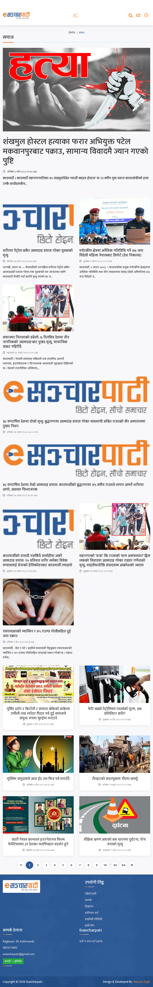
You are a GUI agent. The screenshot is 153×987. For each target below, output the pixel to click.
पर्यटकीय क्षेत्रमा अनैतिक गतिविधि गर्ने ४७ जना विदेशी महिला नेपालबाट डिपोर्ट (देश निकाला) (111, 253)
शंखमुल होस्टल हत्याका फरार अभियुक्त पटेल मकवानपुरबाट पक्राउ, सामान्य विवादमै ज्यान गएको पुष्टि (75, 151)
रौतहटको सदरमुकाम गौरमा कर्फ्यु (115, 779)
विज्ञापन (89, 906)
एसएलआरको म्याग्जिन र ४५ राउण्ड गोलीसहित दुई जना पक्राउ (37, 633)
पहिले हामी (90, 894)
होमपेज (72, 32)
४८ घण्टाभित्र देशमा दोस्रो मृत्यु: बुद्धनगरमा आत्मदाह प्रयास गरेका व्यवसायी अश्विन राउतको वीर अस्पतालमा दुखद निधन (74, 424)
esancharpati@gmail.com (19, 954)
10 (105, 865)
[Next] (132, 865)
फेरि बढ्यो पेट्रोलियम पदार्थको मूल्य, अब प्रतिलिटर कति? (114, 711)
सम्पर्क (88, 900)
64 (123, 865)
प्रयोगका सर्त (91, 913)
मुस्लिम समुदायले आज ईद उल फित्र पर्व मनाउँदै (38, 779)
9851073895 (10, 948)
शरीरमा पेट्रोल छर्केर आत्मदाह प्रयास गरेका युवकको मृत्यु (38, 253)
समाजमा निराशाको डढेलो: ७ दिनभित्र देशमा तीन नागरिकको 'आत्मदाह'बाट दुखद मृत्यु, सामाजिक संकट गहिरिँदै (36, 342)
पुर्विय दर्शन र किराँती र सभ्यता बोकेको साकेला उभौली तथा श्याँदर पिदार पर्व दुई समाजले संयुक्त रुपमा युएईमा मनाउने (38, 714)
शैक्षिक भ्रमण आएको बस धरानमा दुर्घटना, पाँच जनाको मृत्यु (115, 842)
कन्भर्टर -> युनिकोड (13, 961)
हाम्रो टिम (89, 925)
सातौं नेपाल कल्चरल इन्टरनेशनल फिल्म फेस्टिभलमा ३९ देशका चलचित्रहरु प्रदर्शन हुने (38, 842)
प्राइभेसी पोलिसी (93, 919)
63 (115, 865)
